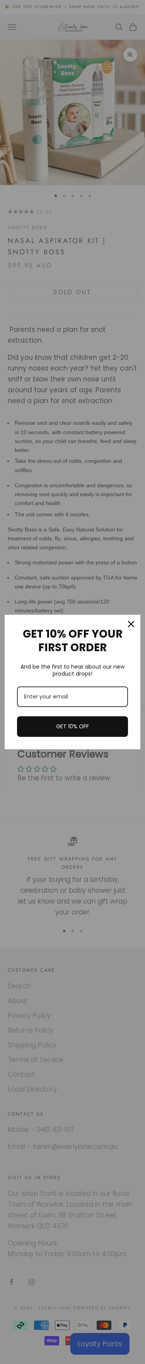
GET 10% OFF (72, 726)
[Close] (131, 624)
